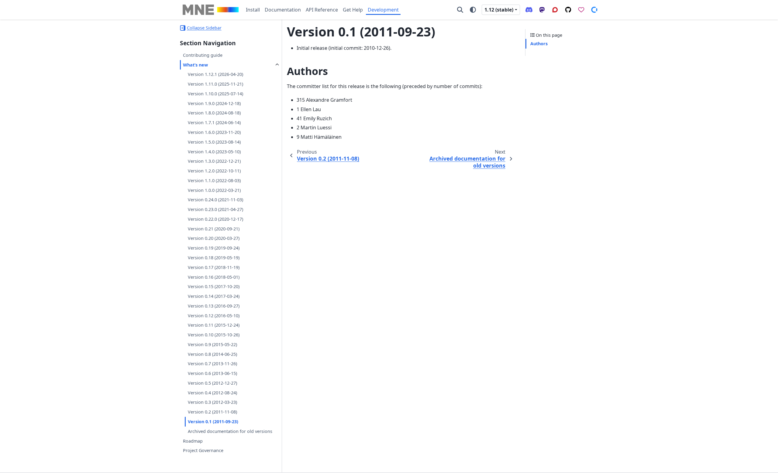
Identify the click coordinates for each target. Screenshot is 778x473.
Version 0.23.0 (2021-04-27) (215, 209)
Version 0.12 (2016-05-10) (213, 315)
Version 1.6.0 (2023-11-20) (214, 132)
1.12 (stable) (498, 9)
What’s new (195, 65)
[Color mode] (473, 10)
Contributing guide (202, 55)
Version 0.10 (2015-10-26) (213, 335)
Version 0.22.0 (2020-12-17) (215, 219)
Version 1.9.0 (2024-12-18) (214, 103)
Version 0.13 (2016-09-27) (213, 306)
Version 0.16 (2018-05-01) (213, 277)
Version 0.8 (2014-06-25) (212, 354)
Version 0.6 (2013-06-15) (212, 373)
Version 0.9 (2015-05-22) (212, 344)
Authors (539, 43)
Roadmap (193, 441)
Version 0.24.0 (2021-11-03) (215, 199)
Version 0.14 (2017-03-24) (213, 296)
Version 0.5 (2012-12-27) (212, 383)
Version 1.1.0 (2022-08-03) (214, 180)
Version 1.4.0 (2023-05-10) (214, 152)
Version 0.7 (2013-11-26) (212, 363)
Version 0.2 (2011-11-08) (212, 412)
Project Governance (203, 450)
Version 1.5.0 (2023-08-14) (214, 142)
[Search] (460, 10)
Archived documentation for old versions (230, 431)
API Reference (322, 9)
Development (383, 9)
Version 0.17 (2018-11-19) (213, 267)
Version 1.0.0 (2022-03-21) (214, 190)
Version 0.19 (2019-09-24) (213, 248)
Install (253, 9)
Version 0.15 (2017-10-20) (213, 286)
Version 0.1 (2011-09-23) (213, 421)
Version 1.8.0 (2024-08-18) (214, 113)
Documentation (283, 9)
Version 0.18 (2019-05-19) (213, 257)
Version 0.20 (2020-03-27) (213, 238)
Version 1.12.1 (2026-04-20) (215, 74)
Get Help (353, 9)
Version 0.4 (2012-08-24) (212, 393)
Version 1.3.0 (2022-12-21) (214, 161)
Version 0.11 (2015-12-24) (213, 325)
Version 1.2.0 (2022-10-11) (214, 171)
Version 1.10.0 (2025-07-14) (215, 94)
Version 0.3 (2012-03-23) (212, 402)
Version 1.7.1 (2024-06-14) (214, 122)
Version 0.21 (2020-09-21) (213, 229)
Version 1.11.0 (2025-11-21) (215, 84)
